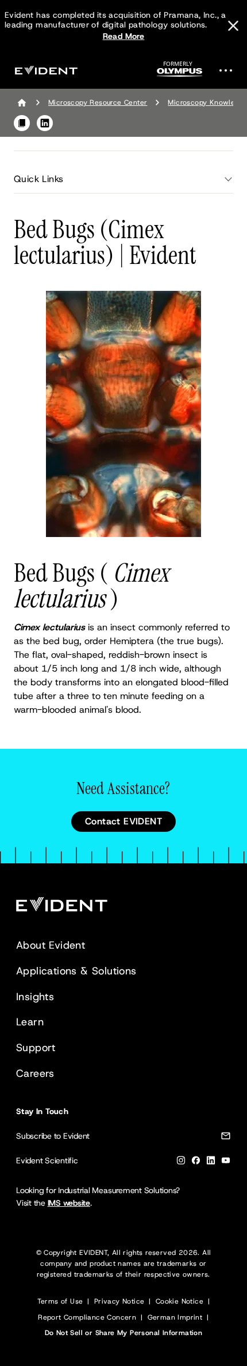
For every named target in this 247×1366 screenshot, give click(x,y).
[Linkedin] (211, 1162)
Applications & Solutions (76, 971)
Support (36, 1048)
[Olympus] (180, 72)
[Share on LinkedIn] (45, 123)
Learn (30, 1022)
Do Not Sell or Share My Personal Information (124, 1332)
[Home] (22, 102)
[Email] (226, 1138)
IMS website (69, 1203)
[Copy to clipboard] (22, 123)
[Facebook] (196, 1162)
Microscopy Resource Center (97, 102)
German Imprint (175, 1317)
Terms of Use (60, 1301)
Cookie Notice (179, 1301)
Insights (35, 997)
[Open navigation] (229, 70)
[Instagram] (181, 1162)
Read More (124, 36)
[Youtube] (226, 1162)
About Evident (50, 945)
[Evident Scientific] (46, 70)
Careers (35, 1073)
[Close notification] (233, 26)
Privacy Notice (119, 1301)
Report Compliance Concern (87, 1317)
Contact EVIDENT (123, 821)
